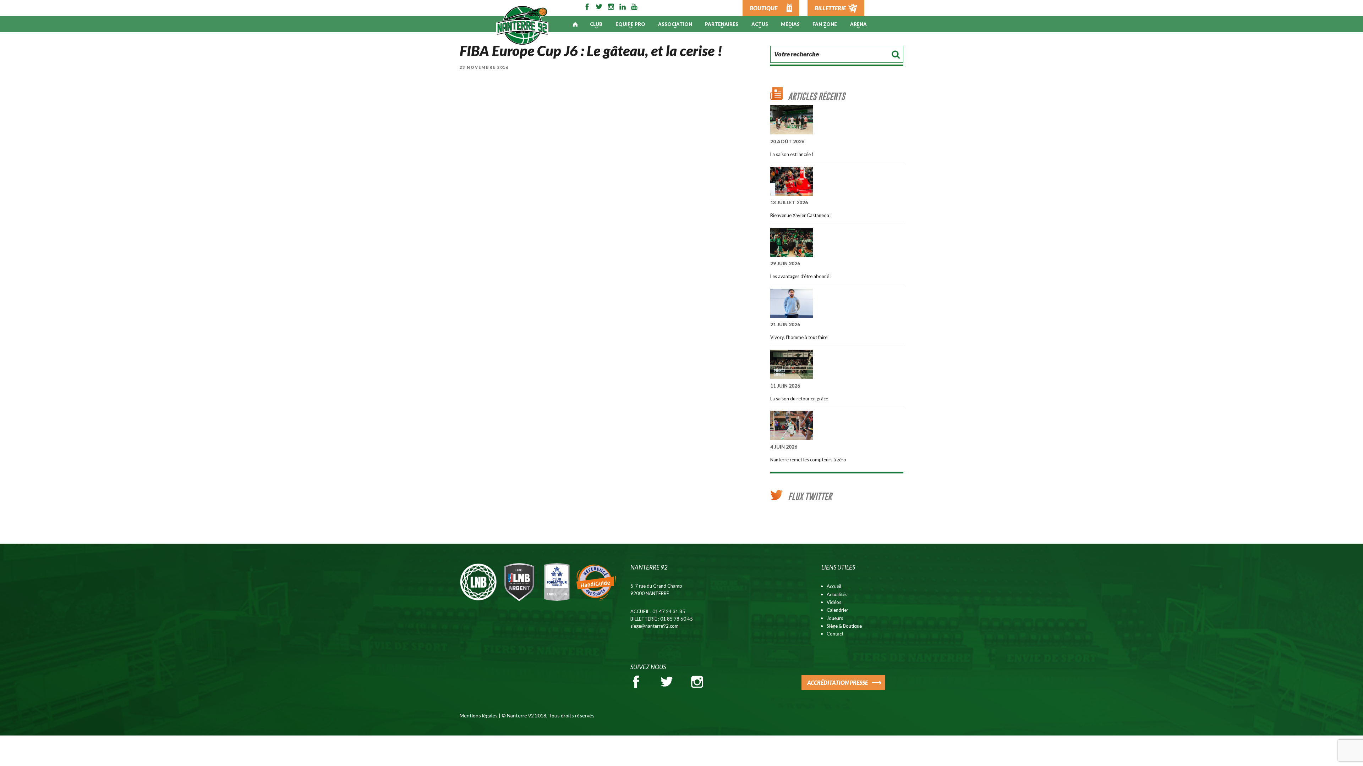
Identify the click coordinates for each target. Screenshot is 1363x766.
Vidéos (834, 602)
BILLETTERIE (830, 8)
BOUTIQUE (763, 8)
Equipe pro (630, 24)
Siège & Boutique (844, 626)
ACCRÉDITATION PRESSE (837, 682)
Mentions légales (479, 715)
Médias (790, 24)
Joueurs (835, 618)
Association (675, 24)
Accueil (834, 586)
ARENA (858, 24)
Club (596, 24)
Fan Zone (824, 24)
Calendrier (837, 610)
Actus (759, 24)
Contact (835, 634)
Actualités (837, 594)
